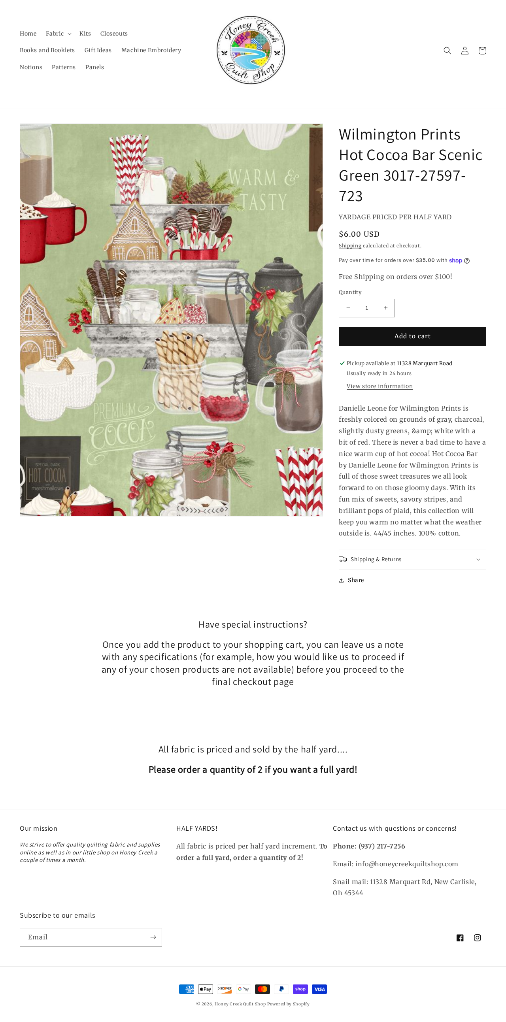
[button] (58, 33)
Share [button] (356, 580)
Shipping (350, 246)
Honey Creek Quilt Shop (240, 1004)
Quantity (350, 292)
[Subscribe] (153, 937)
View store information (380, 386)
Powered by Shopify (288, 1004)
